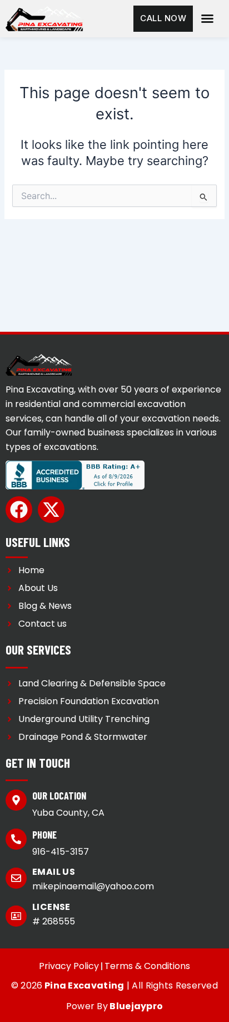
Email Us (53, 871)
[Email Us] (16, 878)
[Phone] (16, 839)
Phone (44, 835)
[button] (207, 18)
